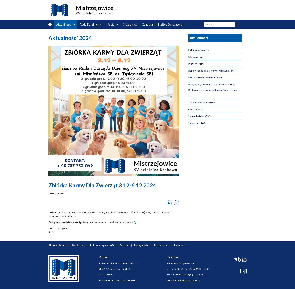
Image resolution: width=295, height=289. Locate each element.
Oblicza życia (195, 56)
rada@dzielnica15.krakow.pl (186, 280)
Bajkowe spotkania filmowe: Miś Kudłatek (210, 70)
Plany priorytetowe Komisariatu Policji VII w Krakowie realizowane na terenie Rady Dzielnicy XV (213, 90)
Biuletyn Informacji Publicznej (66, 245)
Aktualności (63, 24)
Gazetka (147, 24)
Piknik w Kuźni (196, 63)
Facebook (180, 245)
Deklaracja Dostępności (134, 245)
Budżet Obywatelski (170, 24)
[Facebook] (169, 202)
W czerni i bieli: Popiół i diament (205, 77)
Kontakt (53, 33)
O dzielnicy (130, 24)
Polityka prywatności (102, 245)
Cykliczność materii (198, 49)
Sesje (110, 24)
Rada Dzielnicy (89, 24)
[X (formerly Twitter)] (176, 202)
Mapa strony (161, 245)
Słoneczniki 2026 (197, 123)
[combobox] (219, 24)
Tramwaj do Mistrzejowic (201, 102)
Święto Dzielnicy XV (199, 116)
